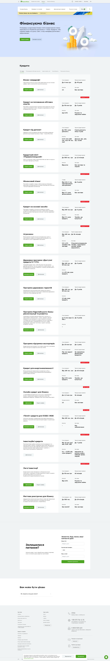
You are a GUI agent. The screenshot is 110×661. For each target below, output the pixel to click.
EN (90, 1)
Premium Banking (50, 1)
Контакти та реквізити (23, 633)
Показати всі (47, 625)
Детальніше (43, 13)
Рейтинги (20, 620)
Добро (44, 616)
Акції (44, 614)
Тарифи (19, 635)
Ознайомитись (76, 647)
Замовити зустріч (36, 39)
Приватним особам (35, 1)
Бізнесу (43, 1)
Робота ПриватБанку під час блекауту (24, 649)
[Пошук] (89, 9)
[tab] (22, 71)
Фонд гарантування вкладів (24, 641)
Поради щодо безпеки (23, 639)
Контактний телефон (66, 547)
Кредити (48, 9)
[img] (25, 1)
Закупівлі (20, 622)
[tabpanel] (55, 293)
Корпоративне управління (23, 616)
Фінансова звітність (22, 618)
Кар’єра (19, 637)
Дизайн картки (46, 622)
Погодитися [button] (81, 656)
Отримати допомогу (73, 561)
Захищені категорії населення (24, 643)
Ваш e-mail (64, 553)
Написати (75, 641)
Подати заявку (25, 39)
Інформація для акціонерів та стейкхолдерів (24, 627)
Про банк (86, 1)
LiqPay (44, 618)
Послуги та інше (73, 9)
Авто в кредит (46, 620)
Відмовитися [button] (68, 656)
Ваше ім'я (63, 541)
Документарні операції (59, 9)
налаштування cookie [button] (28, 658)
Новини (19, 614)
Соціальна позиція (22, 624)
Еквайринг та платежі (37, 9)
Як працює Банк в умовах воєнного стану (23, 646)
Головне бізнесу (24, 9)
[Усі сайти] (19, 2)
